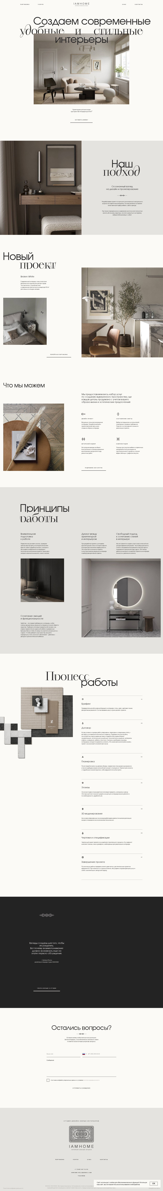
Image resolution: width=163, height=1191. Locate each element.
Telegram (81, 1176)
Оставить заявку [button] (81, 120)
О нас (124, 4)
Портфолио (24, 4)
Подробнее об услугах (93, 468)
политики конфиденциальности (91, 1080)
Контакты (139, 4)
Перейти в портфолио (59, 354)
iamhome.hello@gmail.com (81, 1172)
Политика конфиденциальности (13, 1188)
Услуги (41, 4)
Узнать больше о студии (46, 988)
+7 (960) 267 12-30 (81, 1169)
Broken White (27, 277)
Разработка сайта (154, 1188)
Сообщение (50, 1060)
